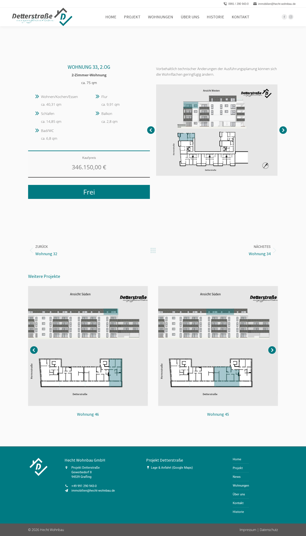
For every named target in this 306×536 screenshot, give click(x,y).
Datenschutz (269, 529)
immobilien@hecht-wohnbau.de (277, 3)
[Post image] (88, 346)
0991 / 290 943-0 (238, 3)
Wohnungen (241, 485)
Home (237, 459)
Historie (238, 512)
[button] (151, 130)
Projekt (238, 468)
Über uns (239, 494)
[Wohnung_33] (216, 130)
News (237, 477)
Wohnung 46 (88, 414)
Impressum (248, 529)
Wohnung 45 (218, 414)
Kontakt (238, 503)
